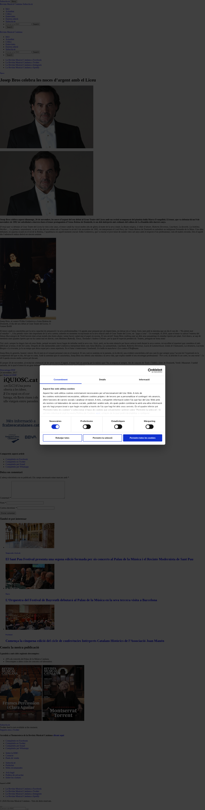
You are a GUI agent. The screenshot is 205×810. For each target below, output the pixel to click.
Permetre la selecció (102, 438)
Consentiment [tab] (60, 379)
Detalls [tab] (102, 379)
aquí (98, 413)
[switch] (87, 427)
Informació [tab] (144, 379)
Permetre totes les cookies (142, 438)
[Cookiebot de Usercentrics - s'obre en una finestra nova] (150, 370)
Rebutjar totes (62, 438)
